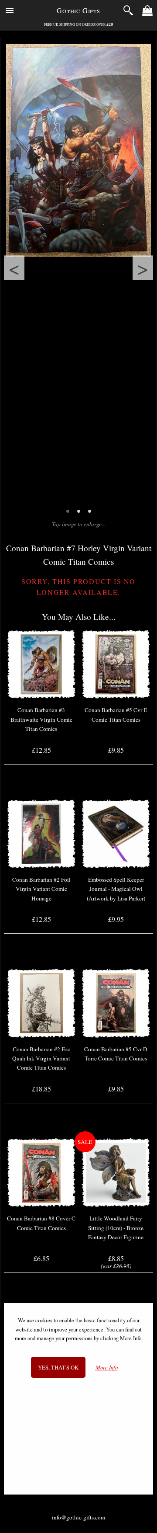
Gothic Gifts (78, 10)
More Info (107, 1367)
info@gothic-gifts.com (78, 1517)
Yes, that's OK (58, 1367)
